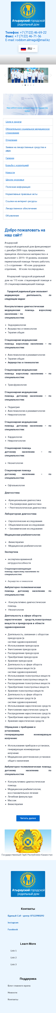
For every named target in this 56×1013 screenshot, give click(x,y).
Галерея (10, 158)
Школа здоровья (15, 179)
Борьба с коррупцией (17, 165)
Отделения (11, 140)
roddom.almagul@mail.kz (32, 40)
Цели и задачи (13, 121)
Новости (10, 172)
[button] (28, 59)
